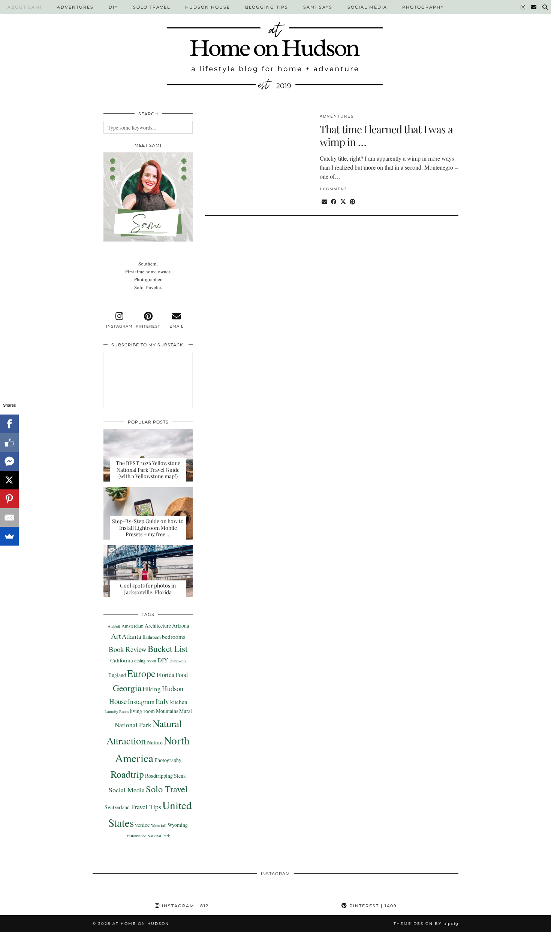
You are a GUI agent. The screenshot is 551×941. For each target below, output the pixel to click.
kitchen (178, 701)
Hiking (151, 688)
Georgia (127, 688)
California (121, 660)
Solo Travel (151, 7)
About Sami (24, 7)
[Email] (534, 7)
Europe (141, 673)
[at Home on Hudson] (275, 51)
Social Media (367, 7)
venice (142, 824)
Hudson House (207, 7)
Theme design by (426, 923)
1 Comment (333, 188)
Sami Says (317, 7)
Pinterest (372, 905)
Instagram (141, 701)
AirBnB (114, 626)
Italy (162, 701)
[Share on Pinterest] (352, 201)
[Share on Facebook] (333, 201)
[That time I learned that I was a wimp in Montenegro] (258, 155)
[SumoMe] (9, 536)
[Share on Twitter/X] (343, 201)
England (117, 675)
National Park (133, 724)
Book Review (128, 649)
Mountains (167, 710)
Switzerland (117, 807)
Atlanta (131, 636)
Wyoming (178, 824)
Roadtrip (127, 774)
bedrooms (173, 636)
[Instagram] (523, 7)
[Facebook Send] (9, 461)
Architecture (158, 625)
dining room (145, 661)
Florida (165, 675)
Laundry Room (117, 711)
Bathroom (151, 637)
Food (181, 675)
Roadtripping (159, 775)
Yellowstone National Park (148, 835)
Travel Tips (146, 806)
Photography (423, 7)
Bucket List (167, 649)
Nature (155, 742)
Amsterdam (132, 626)
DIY (113, 7)
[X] (9, 480)
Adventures (75, 7)
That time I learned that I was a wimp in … (386, 135)
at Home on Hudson (140, 923)
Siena (180, 775)
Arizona (180, 625)
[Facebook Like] (9, 442)
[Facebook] (9, 424)
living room (142, 710)
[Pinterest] (9, 498)
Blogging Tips (266, 7)
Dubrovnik (177, 661)
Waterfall (158, 825)
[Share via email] (324, 201)
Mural (185, 710)
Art (116, 636)
